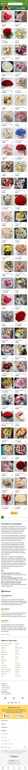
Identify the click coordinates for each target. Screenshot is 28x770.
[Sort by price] (24, 4)
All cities (17, 674)
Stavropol (17, 654)
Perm (16, 645)
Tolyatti (17, 656)
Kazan (2, 663)
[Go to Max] (22, 698)
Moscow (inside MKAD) (6, 643)
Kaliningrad (4, 661)
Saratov (17, 652)
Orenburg (17, 643)
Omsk (2, 676)
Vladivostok (18, 665)
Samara (17, 650)
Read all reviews (5, 634)
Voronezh (17, 669)
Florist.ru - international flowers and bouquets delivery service (14, 762)
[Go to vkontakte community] (5, 698)
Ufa (16, 661)
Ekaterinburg (4, 654)
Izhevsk (3, 658)
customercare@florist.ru (7, 694)
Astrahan (3, 648)
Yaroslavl (17, 671)
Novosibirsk (4, 674)
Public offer (4, 737)
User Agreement (5, 740)
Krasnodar (3, 665)
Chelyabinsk (4, 652)
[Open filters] (26, 4)
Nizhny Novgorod (5, 671)
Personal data (4, 734)
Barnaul (3, 650)
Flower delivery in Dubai (7, 744)
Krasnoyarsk (4, 667)
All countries (18, 676)
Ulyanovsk (17, 663)
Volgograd (17, 667)
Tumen (16, 658)
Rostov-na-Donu (19, 648)
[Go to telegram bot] (14, 698)
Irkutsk (2, 656)
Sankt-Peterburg (5, 645)
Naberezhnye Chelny (6, 669)
